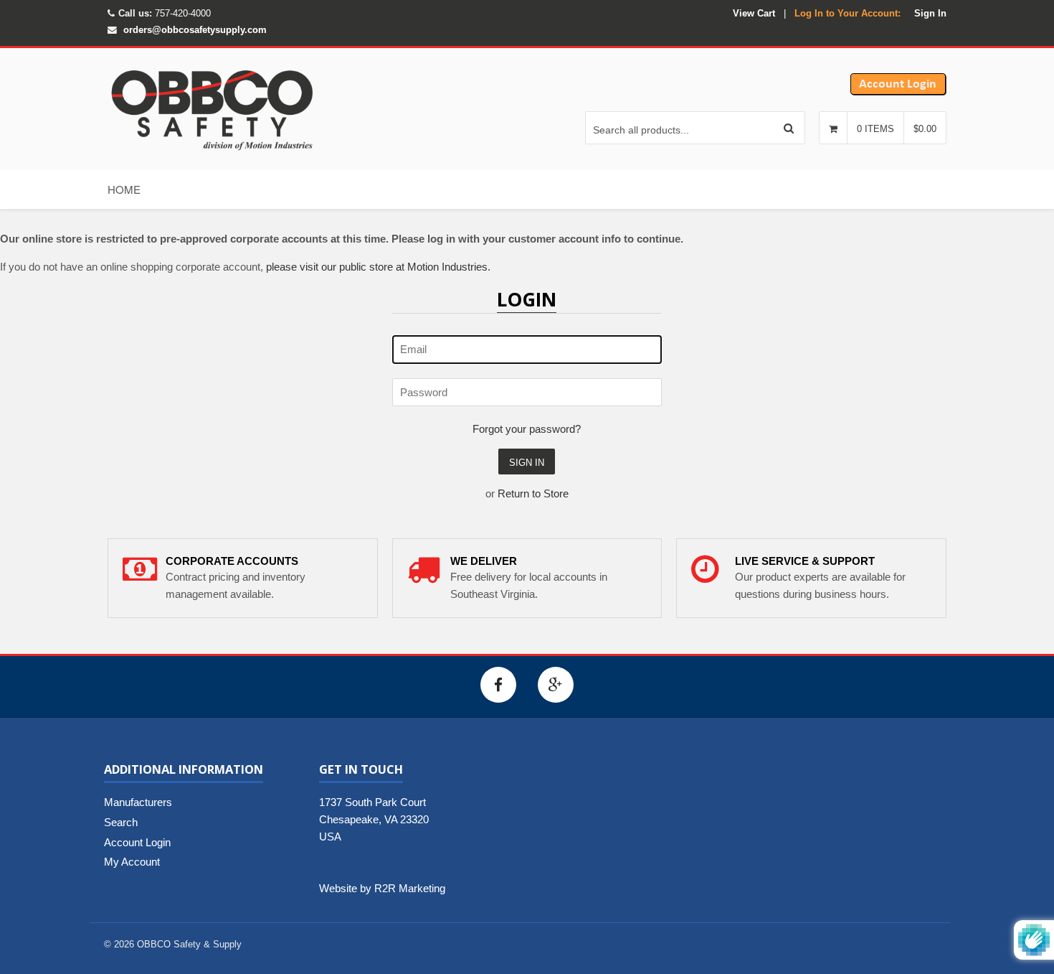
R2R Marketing (409, 888)
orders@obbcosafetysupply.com (195, 29)
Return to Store (533, 493)
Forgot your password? (527, 429)
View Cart (754, 13)
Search (121, 822)
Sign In (930, 13)
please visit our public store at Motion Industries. (378, 267)
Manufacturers (138, 802)
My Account (132, 862)
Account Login (137, 842)
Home (124, 189)
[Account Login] (898, 91)
